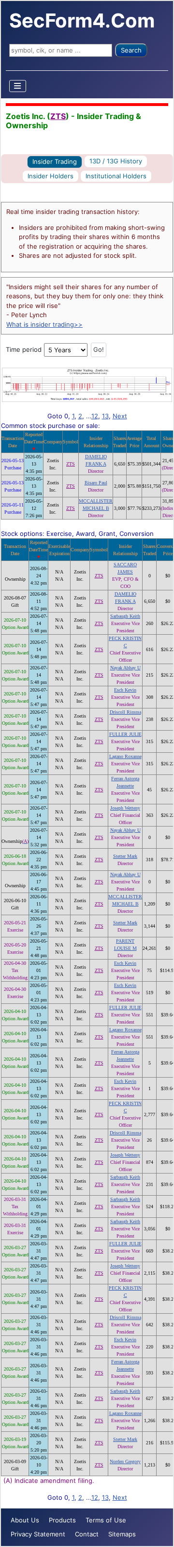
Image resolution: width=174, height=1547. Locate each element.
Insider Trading (54, 161)
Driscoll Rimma (125, 712)
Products (62, 1520)
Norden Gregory (125, 1461)
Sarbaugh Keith (125, 616)
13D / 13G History (115, 161)
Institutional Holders (116, 176)
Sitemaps (122, 1534)
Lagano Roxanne (125, 756)
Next (120, 416)
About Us (25, 1520)
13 (105, 416)
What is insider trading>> (44, 324)
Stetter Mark (125, 856)
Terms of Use (106, 1520)
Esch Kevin (125, 690)
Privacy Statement (38, 1534)
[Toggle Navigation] (18, 86)
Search (131, 50)
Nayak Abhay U (125, 667)
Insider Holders (50, 176)
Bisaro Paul (96, 482)
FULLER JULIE (125, 734)
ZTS (58, 116)
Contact (87, 1534)
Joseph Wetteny (125, 808)
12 (94, 416)
